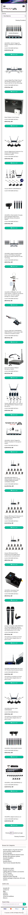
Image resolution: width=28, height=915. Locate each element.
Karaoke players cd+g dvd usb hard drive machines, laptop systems (13, 850)
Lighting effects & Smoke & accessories (13, 871)
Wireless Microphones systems (11, 856)
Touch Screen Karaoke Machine (11, 863)
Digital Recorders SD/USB (10, 876)
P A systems (6, 859)
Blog (4, 891)
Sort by (4, 13)
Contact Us (6, 890)
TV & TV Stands (7, 873)
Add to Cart (14, 54)
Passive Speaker (7, 853)
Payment (5, 894)
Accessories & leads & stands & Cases (13, 854)
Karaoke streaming (8, 875)
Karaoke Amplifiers (8, 858)
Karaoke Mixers (7, 861)
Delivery (5, 893)
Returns (5, 898)
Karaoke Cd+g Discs (8, 870)
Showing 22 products (20, 20)
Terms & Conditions (8, 896)
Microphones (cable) (8, 868)
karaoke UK (6, 888)
